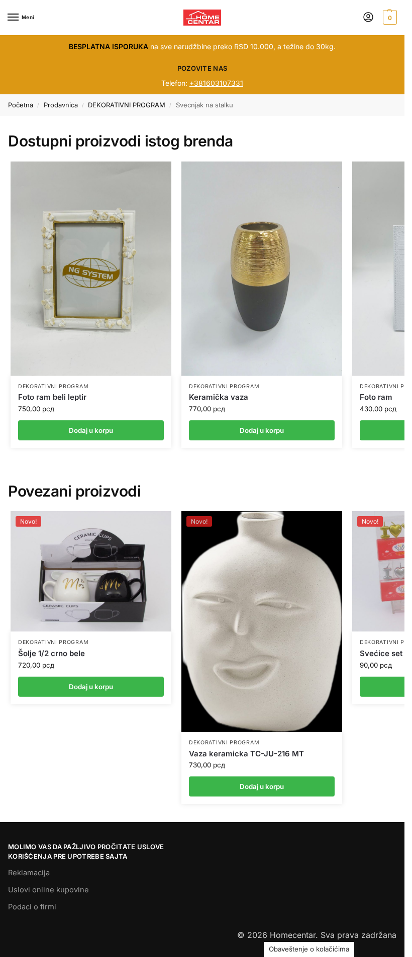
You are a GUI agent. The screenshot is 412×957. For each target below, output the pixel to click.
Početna (20, 105)
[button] (388, 18)
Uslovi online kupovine (48, 889)
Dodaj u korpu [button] (91, 687)
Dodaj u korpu (91, 430)
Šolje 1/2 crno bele (51, 653)
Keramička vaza (218, 397)
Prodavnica (61, 105)
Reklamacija (29, 872)
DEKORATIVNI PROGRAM (126, 105)
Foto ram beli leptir (52, 397)
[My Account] (368, 18)
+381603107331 (216, 83)
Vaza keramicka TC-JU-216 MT (246, 753)
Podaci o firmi (32, 906)
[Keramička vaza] (261, 269)
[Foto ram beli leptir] (91, 269)
